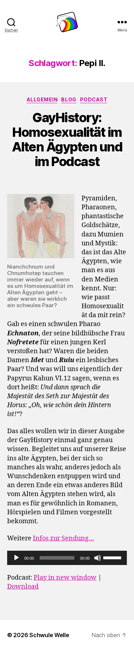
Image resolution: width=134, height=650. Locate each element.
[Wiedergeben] (16, 557)
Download (23, 586)
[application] (67, 558)
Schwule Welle (49, 635)
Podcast (94, 99)
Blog (68, 99)
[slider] (113, 557)
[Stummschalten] (97, 557)
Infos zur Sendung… (63, 538)
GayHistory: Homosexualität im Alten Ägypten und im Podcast (67, 139)
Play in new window (65, 578)
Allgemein (42, 99)
